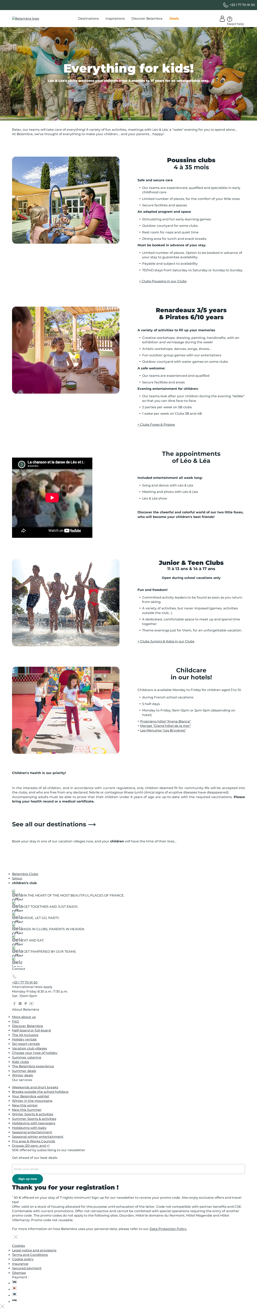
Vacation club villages (29, 1048)
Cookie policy (23, 1259)
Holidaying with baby (29, 1128)
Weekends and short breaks (35, 1087)
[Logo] (25, 18)
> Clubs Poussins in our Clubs (163, 281)
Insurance (20, 1264)
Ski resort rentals (26, 1044)
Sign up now (27, 1179)
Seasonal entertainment (32, 1132)
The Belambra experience (33, 1066)
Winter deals (22, 1075)
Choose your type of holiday (34, 1053)
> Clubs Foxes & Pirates (156, 425)
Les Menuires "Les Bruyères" (163, 730)
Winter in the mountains (32, 1101)
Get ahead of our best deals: (35, 1158)
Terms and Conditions (30, 1255)
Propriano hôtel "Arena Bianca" (165, 721)
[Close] (15, 1237)
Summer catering (26, 1057)
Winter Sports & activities (32, 1114)
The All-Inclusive (25, 1035)
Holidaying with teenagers (33, 1123)
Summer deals (24, 1071)
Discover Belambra (27, 1026)
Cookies (18, 1246)
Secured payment (27, 1268)
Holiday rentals (24, 1039)
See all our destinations (49, 824)
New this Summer (27, 1110)
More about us (24, 1017)
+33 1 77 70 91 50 (25, 982)
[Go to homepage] (17, 963)
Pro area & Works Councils (33, 1141)
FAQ (15, 1021)
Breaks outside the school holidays (40, 1092)
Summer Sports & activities (34, 1119)
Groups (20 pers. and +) (30, 1146)
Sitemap (19, 1273)
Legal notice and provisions (34, 1250)
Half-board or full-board (31, 1030)
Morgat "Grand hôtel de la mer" (165, 726)
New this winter (25, 1105)
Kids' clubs (20, 1062)
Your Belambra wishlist (30, 1096)
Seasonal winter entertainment (37, 1137)
